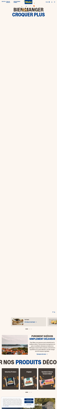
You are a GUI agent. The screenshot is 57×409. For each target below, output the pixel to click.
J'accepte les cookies (29, 399)
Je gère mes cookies (28, 404)
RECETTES (4, 1)
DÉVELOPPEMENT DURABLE (17, 2)
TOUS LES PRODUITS (8, 2)
